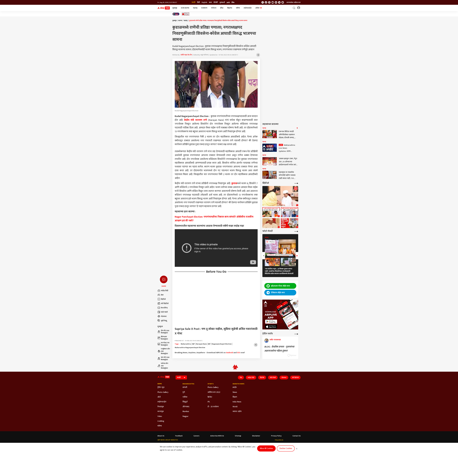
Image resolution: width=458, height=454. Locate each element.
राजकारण (204, 8)
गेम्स (241, 377)
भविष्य (238, 8)
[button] (164, 281)
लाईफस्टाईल (248, 8)
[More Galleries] (296, 231)
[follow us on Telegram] (279, 2)
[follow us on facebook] (266, 2)
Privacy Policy (276, 436)
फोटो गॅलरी (164, 312)
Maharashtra (186, 344)
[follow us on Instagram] (276, 2)
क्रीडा (221, 8)
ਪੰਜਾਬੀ (215, 2)
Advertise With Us (217, 436)
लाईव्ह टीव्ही (164, 290)
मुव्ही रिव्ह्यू (164, 320)
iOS (238, 352)
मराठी (193, 2)
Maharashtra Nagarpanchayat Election (190, 347)
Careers (196, 436)
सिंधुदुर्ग (184, 402)
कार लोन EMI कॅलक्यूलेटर (165, 358)
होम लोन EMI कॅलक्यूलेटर (165, 331)
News (235, 392)
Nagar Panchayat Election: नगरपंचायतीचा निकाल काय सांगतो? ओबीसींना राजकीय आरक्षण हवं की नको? (214, 219)
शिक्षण (235, 397)
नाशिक (184, 397)
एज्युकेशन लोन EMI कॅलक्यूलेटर (165, 351)
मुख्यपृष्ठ (174, 8)
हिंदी (198, 2)
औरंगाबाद (185, 406)
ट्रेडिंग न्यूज (160, 387)
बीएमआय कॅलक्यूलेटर (164, 338)
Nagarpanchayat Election (222, 344)
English (204, 2)
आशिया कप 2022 (214, 392)
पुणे (183, 392)
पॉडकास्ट (164, 316)
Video (159, 416)
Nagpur (185, 416)
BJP (193, 344)
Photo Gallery (162, 392)
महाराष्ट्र (195, 8)
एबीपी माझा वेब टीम (186, 54)
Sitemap (238, 436)
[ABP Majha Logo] (163, 8)
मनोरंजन (213, 8)
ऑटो (159, 397)
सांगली (184, 387)
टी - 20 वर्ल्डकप (213, 406)
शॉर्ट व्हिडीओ (165, 303)
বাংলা (210, 2)
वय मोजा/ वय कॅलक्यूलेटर (165, 344)
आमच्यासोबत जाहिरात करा (293, 2)
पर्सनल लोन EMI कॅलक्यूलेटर (164, 365)
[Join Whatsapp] (282, 2)
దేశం (233, 2)
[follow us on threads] (269, 2)
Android (229, 352)
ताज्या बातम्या (185, 8)
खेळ (162, 295)
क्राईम (235, 387)
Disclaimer (256, 436)
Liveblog (160, 421)
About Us (160, 436)
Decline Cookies (285, 448)
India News (237, 402)
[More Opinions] (296, 334)
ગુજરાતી (222, 2)
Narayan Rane (201, 344)
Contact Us (296, 436)
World (235, 406)
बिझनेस (229, 8)
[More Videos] (296, 183)
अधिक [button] (257, 8)
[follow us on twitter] (262, 2)
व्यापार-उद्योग (237, 411)
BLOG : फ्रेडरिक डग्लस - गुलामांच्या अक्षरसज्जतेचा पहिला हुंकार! (279, 349)
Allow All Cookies (266, 448)
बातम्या (180, 20)
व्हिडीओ (163, 299)
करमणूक (160, 411)
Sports (211, 384)
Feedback (178, 436)
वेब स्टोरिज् (164, 307)
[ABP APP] (271, 322)
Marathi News (238, 384)
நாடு (228, 2)
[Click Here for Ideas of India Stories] (185, 14)
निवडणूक (160, 406)
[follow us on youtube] (272, 2)
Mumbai (185, 411)
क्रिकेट (210, 397)
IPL (209, 402)
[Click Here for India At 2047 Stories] (176, 14)
